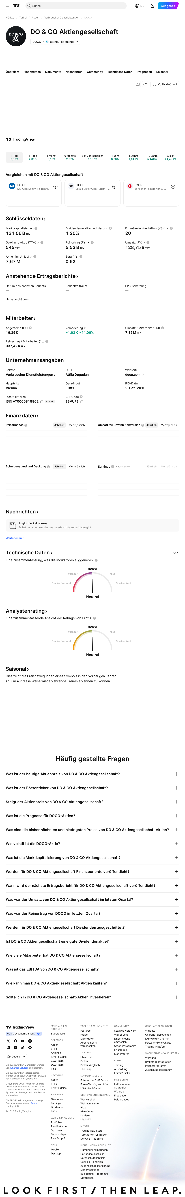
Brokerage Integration (158, 1061)
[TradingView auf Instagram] (30, 1041)
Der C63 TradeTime (92, 1138)
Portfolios (56, 1122)
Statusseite (87, 1177)
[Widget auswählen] (145, 84)
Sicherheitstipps (89, 1169)
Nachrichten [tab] (74, 72)
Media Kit (85, 1119)
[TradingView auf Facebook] (15, 1041)
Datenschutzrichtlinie (92, 1157)
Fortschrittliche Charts (158, 1042)
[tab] (59, 425)
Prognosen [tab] (144, 72)
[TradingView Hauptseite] (16, 5)
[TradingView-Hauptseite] (20, 1027)
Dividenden (57, 1107)
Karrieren (85, 1115)
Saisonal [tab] (162, 72)
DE (142, 6)
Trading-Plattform (155, 1046)
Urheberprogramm (125, 1045)
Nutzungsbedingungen (94, 1149)
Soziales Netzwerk (125, 1030)
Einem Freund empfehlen (122, 1040)
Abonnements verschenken (88, 1044)
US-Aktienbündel (90, 1088)
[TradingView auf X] (8, 1041)
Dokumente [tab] (53, 72)
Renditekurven (59, 1126)
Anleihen (56, 1052)
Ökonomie (57, 1099)
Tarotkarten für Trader (93, 1134)
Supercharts (58, 1033)
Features (85, 1030)
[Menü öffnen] (7, 5)
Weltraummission (90, 1103)
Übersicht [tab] (12, 72)
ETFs (54, 1048)
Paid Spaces (121, 1099)
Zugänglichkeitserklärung (95, 1165)
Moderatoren (121, 1053)
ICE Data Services (19, 1067)
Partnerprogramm (155, 1065)
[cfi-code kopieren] (81, 401)
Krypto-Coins (58, 1056)
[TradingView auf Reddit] (30, 1047)
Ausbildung (120, 1069)
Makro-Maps (58, 1134)
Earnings (56, 1103)
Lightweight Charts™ (157, 1038)
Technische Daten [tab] (119, 72)
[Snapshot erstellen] (138, 84)
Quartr (34, 1103)
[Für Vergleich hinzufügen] (55, 187)
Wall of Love (121, 1034)
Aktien (54, 1044)
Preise (84, 1034)
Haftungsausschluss (92, 1153)
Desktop (56, 1153)
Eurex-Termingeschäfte (94, 1084)
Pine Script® (58, 1138)
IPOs (54, 1111)
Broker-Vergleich (90, 1065)
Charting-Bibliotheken (158, 1034)
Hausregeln (121, 1049)
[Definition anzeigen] (36, 228)
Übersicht (86, 1057)
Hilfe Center (87, 1111)
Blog (83, 1107)
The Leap (86, 1069)
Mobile (55, 1149)
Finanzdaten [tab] (32, 72)
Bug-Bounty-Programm (94, 1173)
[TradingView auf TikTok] (22, 1047)
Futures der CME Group (94, 1080)
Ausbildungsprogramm (158, 1069)
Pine (53, 1068)
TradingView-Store (91, 1130)
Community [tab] (95, 72)
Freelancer (120, 1095)
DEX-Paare (57, 1064)
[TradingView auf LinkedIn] (8, 1047)
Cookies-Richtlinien (91, 1161)
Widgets (150, 1030)
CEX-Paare (57, 1060)
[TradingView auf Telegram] (15, 1047)
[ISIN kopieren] (41, 401)
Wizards (119, 1091)
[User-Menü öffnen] (152, 5)
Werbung (150, 1057)
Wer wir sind (87, 1099)
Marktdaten (87, 1038)
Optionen (56, 1130)
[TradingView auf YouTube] (22, 1041)
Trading (118, 1065)
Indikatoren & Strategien (122, 1086)
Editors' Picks (122, 1073)
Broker (84, 1061)
